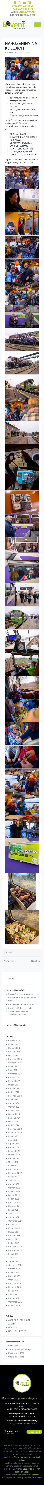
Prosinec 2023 (15, 1129)
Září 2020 (12, 1257)
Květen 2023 (14, 1151)
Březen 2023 (14, 1158)
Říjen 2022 (13, 1176)
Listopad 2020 (15, 1250)
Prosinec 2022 (15, 1169)
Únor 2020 (13, 1279)
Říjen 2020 (13, 1254)
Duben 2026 (14, 1048)
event (29, 52)
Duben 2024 (14, 1114)
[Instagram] (19, 3)
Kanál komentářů (16, 1353)
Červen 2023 (14, 1147)
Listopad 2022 (15, 1173)
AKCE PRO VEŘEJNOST (19, 1320)
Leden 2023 (13, 1165)
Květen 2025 (14, 1081)
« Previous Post (9, 961)
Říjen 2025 (13, 1066)
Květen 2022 (14, 1191)
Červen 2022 (14, 1188)
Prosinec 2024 (15, 1096)
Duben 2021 (13, 1232)
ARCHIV (9, 953)
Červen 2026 (14, 1040)
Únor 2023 (13, 1162)
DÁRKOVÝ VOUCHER (23, 9)
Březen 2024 (14, 1118)
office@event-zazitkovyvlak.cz (22, 1423)
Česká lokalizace (16, 1357)
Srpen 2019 (13, 1298)
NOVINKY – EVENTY (17, 1331)
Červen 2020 (14, 1268)
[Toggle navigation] (37, 24)
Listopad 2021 (15, 1206)
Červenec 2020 (15, 1265)
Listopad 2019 (15, 1287)
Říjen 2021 (13, 1210)
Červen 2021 (14, 1224)
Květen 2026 (14, 1044)
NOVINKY (12, 1327)
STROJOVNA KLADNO (23, 6)
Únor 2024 (13, 1121)
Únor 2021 (13, 1239)
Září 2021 (12, 1213)
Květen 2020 (14, 1272)
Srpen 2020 (13, 1261)
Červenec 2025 (15, 1073)
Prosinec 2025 (15, 1059)
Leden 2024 (13, 1125)
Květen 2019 (14, 1305)
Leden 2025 (13, 1092)
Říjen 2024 (13, 1099)
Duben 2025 (14, 1085)
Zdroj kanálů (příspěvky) (19, 1349)
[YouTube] (24, 3)
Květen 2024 (14, 1110)
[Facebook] (15, 3)
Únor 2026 (13, 1055)
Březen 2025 (14, 1088)
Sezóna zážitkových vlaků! (20, 1008)
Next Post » (36, 961)
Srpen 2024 (13, 1103)
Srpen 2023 (13, 1143)
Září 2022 (12, 1180)
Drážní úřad (34, 1432)
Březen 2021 (14, 1235)
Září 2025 (12, 1070)
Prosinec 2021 (14, 1202)
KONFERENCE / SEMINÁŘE (23, 15)
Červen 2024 (14, 1107)
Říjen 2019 (13, 1291)
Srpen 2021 (13, 1217)
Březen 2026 (14, 1051)
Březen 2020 (14, 1276)
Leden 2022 (13, 1199)
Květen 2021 (14, 1228)
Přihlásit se (13, 1345)
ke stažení (34, 1474)
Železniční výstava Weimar (20, 994)
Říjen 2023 (13, 1136)
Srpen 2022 (13, 1184)
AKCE (23, 12)
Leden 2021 (13, 1243)
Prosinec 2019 (14, 1283)
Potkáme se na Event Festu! (21, 1004)
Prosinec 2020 (15, 1246)
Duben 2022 (14, 1195)
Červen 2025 (14, 1077)
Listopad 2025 (15, 1062)
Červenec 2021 (15, 1221)
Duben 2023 (14, 1154)
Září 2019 (12, 1294)
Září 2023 (12, 1140)
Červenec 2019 (15, 1302)
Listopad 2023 (15, 1132)
